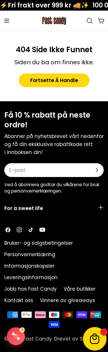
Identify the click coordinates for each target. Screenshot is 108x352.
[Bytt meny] (6, 20)
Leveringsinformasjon (31, 277)
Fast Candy (37, 338)
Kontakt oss (18, 300)
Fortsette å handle (54, 80)
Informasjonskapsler (29, 265)
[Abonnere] (97, 170)
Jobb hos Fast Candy (30, 288)
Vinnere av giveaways (67, 300)
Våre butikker (80, 288)
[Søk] (89, 20)
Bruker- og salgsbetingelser (38, 243)
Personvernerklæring (29, 254)
